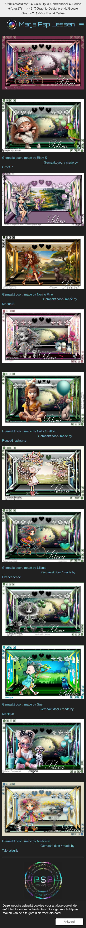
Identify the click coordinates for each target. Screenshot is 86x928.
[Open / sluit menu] (81, 24)
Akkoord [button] (69, 921)
